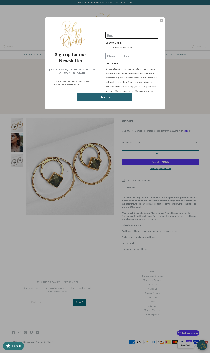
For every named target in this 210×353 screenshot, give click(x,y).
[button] (161, 20)
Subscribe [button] (104, 97)
